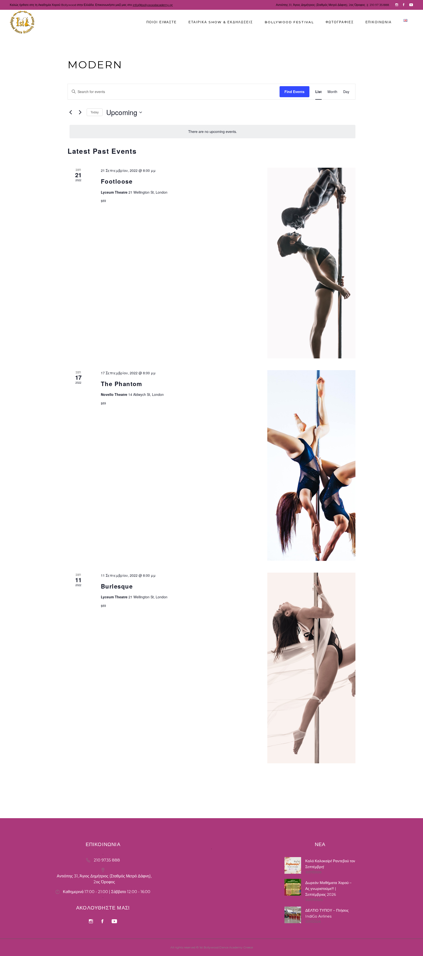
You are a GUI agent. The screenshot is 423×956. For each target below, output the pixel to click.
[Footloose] (311, 263)
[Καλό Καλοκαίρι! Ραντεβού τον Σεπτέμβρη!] (292, 865)
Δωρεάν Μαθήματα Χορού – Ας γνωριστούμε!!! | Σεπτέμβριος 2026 (328, 888)
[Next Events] (80, 112)
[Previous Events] (70, 112)
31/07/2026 (313, 872)
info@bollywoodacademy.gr (153, 5)
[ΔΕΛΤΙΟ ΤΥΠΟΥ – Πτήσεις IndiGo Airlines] (292, 915)
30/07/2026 (314, 900)
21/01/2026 (313, 921)
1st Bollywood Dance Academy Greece (226, 947)
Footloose (116, 181)
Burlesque (117, 586)
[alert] (212, 131)
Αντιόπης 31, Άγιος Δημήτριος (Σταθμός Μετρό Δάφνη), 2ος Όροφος (320, 5)
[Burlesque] (311, 668)
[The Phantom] (311, 465)
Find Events (294, 91)
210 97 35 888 (379, 5)
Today (95, 112)
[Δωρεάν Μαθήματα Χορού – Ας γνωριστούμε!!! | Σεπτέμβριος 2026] (292, 887)
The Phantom (121, 383)
